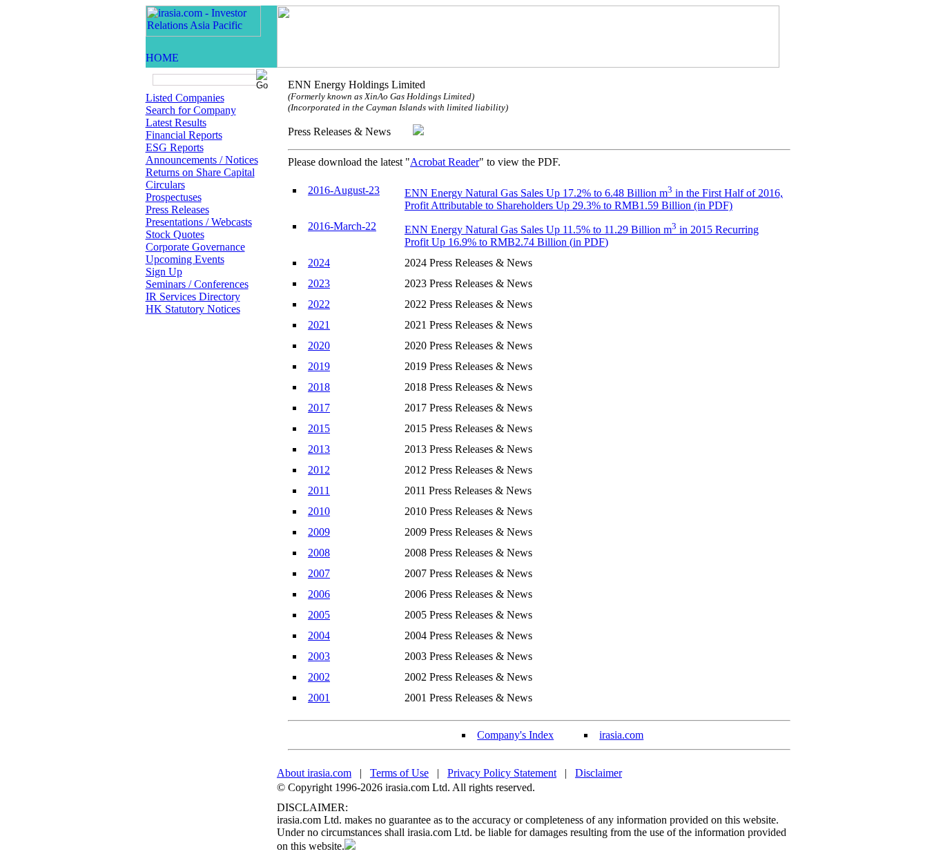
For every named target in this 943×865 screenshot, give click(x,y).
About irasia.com (314, 773)
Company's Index (515, 735)
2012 (319, 470)
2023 (319, 283)
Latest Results (176, 122)
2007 (319, 573)
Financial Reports (184, 135)
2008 (319, 552)
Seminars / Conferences (197, 284)
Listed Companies (185, 98)
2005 (319, 615)
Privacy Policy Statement (501, 773)
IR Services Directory (193, 296)
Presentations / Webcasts (199, 222)
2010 (319, 511)
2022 (319, 304)
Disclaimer (598, 773)
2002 (319, 677)
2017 (319, 408)
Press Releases (177, 209)
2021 (319, 325)
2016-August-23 (344, 190)
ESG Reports (175, 147)
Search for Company (191, 110)
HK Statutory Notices (193, 309)
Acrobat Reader (444, 162)
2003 (319, 656)
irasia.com (621, 735)
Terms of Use (399, 773)
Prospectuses (174, 197)
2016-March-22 (342, 226)
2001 (319, 697)
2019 (319, 366)
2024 (319, 263)
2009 (319, 532)
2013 (319, 449)
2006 (319, 594)
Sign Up (164, 272)
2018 (319, 387)
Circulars (165, 185)
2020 (319, 345)
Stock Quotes (175, 234)
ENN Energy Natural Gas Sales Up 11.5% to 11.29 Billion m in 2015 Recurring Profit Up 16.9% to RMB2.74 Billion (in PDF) (582, 236)
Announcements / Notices (202, 160)
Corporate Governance (195, 247)
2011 (319, 490)
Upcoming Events (185, 259)
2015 (319, 428)
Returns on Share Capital (200, 172)
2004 (319, 635)
